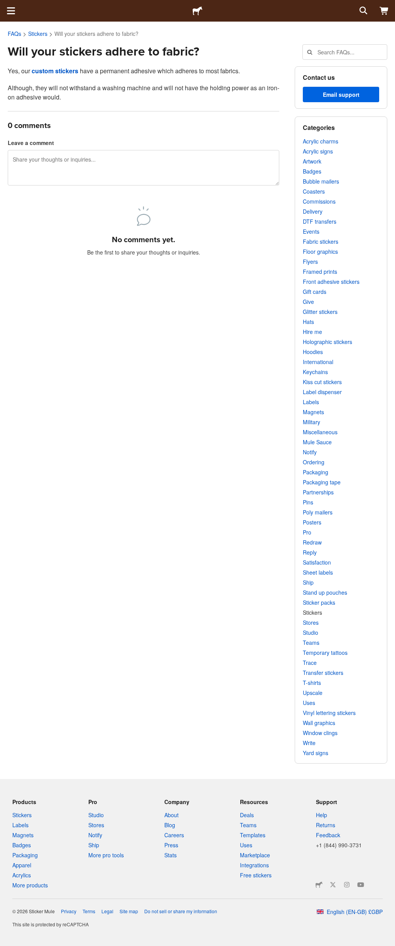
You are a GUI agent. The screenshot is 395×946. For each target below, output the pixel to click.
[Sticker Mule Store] (319, 884)
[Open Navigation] (11, 11)
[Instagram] (347, 884)
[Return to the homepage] (197, 11)
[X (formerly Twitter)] (333, 884)
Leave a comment (31, 143)
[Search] (362, 11)
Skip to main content (6, 6)
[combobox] (344, 52)
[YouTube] (361, 884)
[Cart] (384, 11)
